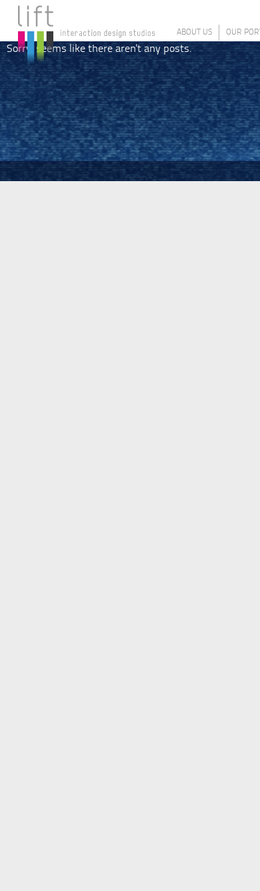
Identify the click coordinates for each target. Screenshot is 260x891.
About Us (194, 33)
